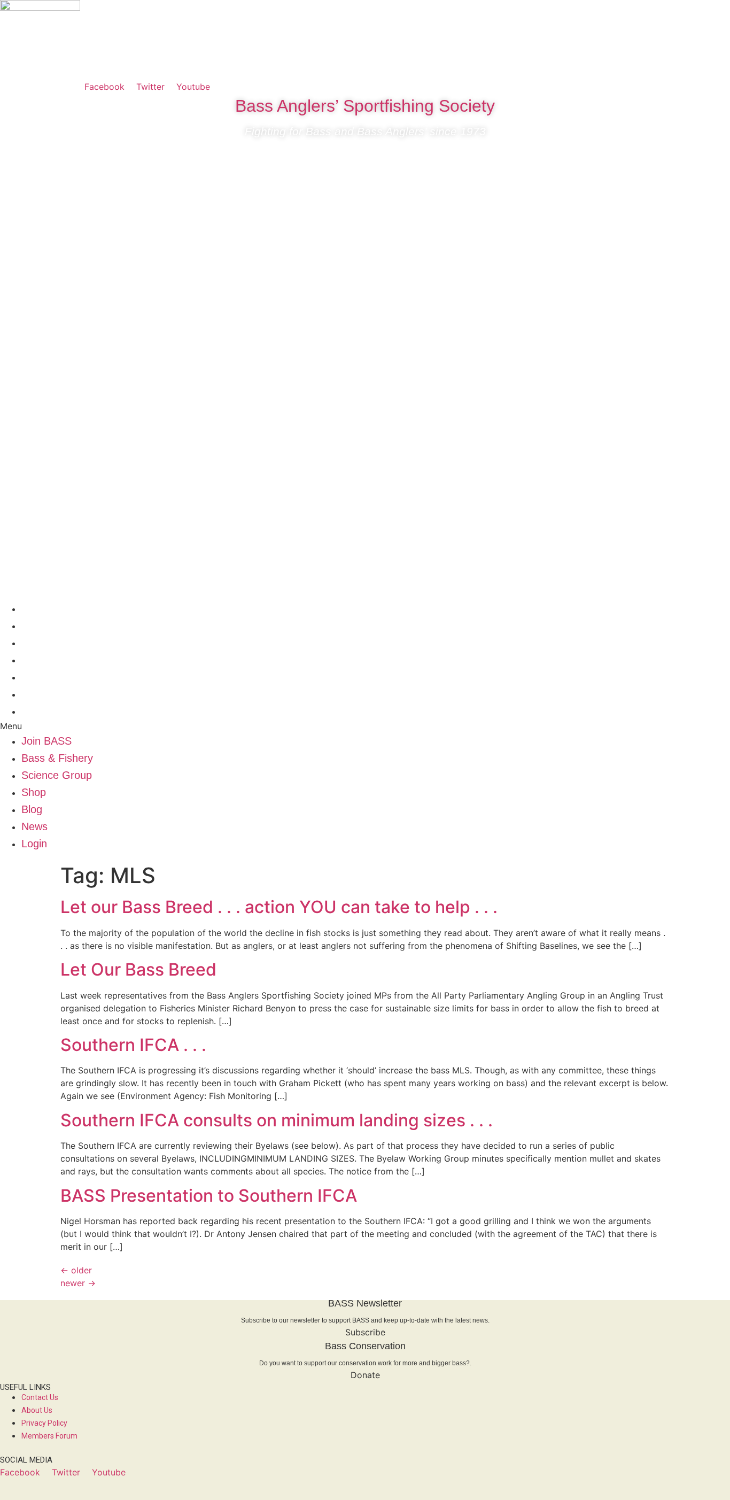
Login (34, 711)
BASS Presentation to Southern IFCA (208, 1195)
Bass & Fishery (57, 625)
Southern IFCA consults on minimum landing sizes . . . (276, 1120)
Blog (31, 677)
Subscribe (365, 1332)
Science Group (56, 642)
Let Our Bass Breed (138, 969)
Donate (365, 1375)
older (76, 1270)
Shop (33, 660)
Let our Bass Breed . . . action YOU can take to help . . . (279, 906)
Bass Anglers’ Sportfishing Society (365, 105)
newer (78, 1283)
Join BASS (46, 608)
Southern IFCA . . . (133, 1044)
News (34, 694)
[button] (365, 726)
